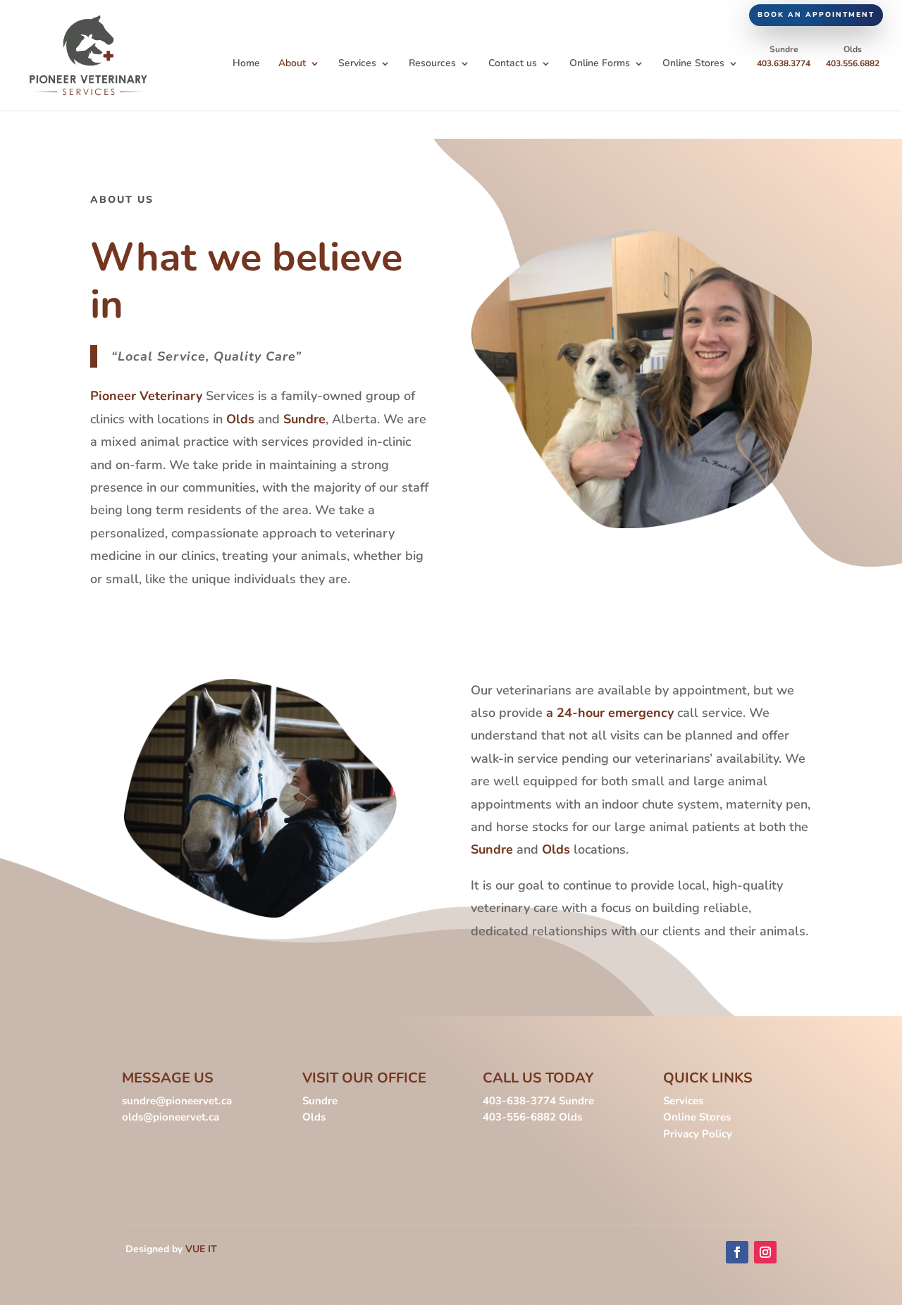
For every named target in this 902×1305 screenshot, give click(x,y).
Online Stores (693, 64)
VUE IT (201, 1249)
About (292, 64)
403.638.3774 (783, 63)
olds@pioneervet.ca (170, 1117)
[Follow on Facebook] (737, 1252)
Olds (242, 419)
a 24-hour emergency (608, 712)
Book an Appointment (816, 15)
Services (357, 64)
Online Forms (599, 64)
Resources (432, 64)
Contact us (512, 64)
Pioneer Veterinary (146, 395)
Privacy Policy (697, 1134)
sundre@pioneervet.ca (177, 1101)
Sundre (304, 419)
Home (246, 64)
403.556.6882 (852, 63)
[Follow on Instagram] (765, 1252)
